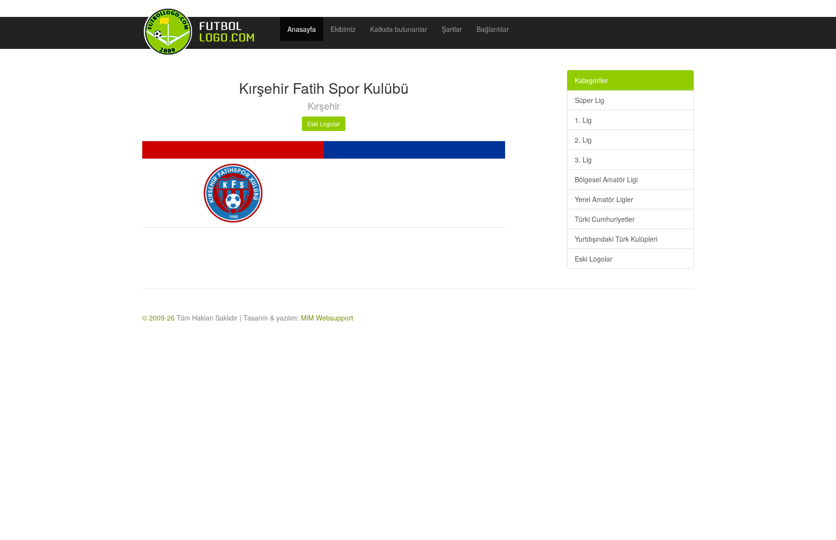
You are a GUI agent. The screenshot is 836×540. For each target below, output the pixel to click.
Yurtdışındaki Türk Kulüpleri (616, 239)
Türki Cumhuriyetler (605, 219)
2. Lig (583, 140)
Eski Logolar (323, 123)
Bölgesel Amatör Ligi (606, 179)
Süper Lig (589, 100)
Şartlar (452, 29)
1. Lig (583, 120)
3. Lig (583, 159)
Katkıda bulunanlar (398, 29)
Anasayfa (301, 29)
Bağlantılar (493, 29)
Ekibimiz (343, 29)
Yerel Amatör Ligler (604, 199)
